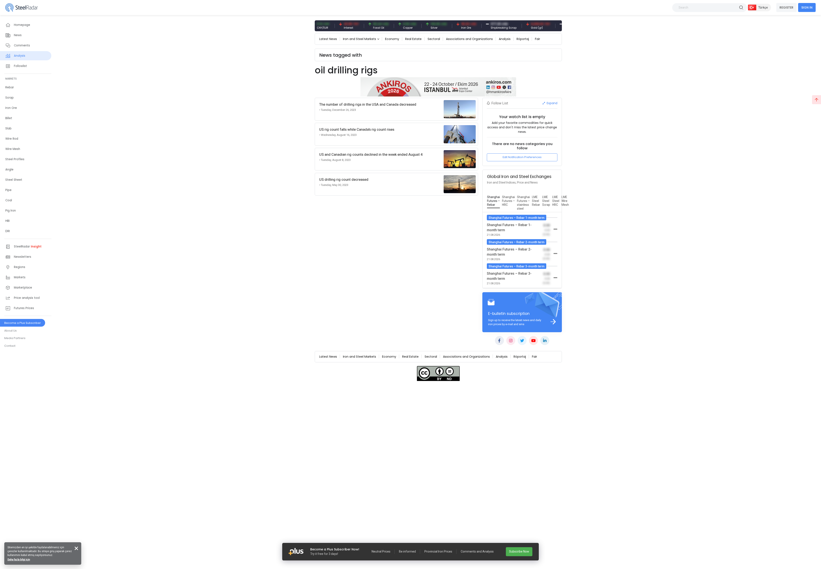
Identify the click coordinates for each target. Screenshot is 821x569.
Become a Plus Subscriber (22, 323)
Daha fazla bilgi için (18, 559)
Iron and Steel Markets (359, 39)
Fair (537, 39)
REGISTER (786, 7)
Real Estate (413, 39)
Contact (9, 346)
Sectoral (434, 39)
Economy (392, 39)
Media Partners (14, 338)
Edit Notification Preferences (522, 157)
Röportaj (523, 39)
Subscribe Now (519, 551)
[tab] (493, 201)
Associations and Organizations (469, 39)
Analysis (505, 39)
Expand (551, 103)
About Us (10, 331)
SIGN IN (806, 7)
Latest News (328, 39)
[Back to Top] (816, 99)
